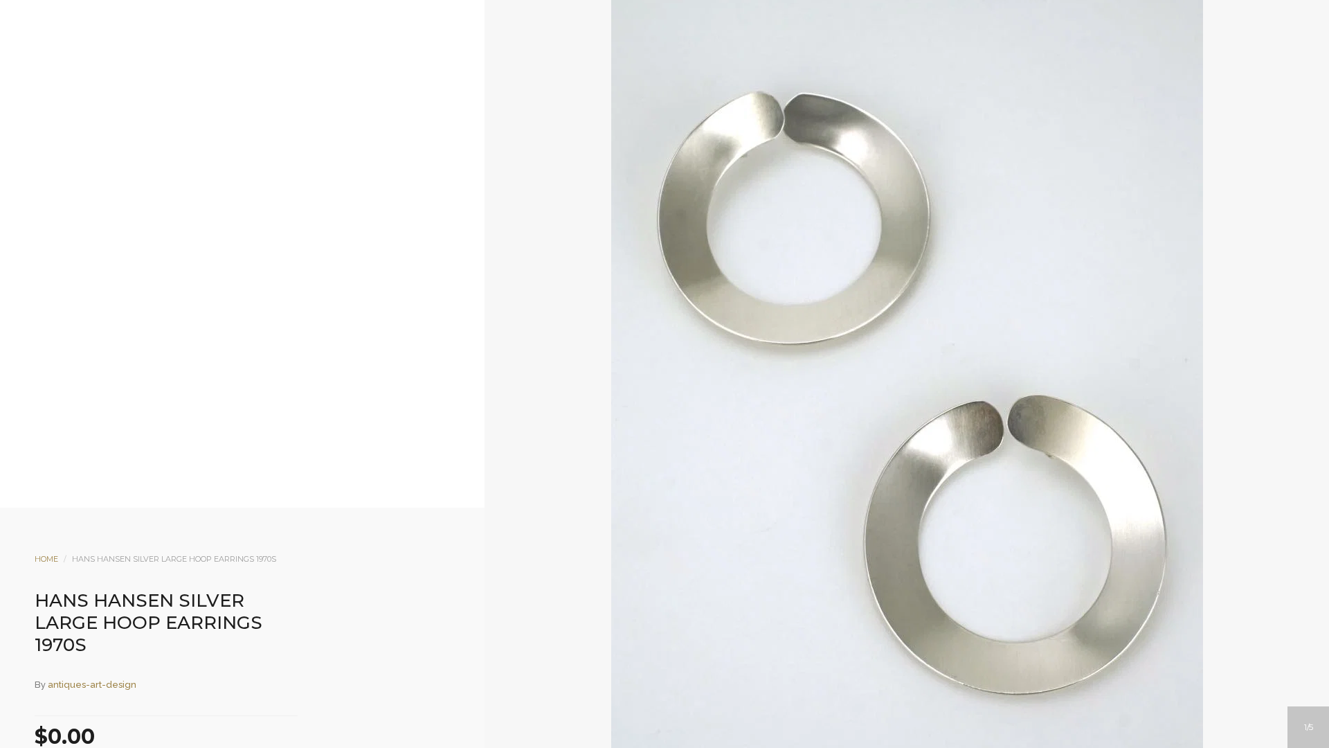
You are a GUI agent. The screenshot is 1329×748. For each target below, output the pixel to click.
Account (645, 122)
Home (46, 559)
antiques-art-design (92, 684)
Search (683, 122)
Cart (720, 122)
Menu (608, 122)
